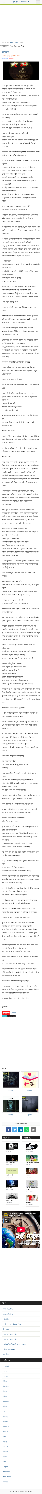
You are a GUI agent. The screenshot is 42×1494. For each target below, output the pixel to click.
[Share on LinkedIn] (21, 1130)
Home (11, 42)
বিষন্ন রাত (6, 1329)
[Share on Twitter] (15, 1130)
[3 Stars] (5, 46)
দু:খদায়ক (5, 1431)
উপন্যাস (5, 1391)
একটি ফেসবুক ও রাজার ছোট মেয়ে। (13, 1324)
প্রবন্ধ (5, 1441)
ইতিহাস (5, 1381)
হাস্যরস (5, 1482)
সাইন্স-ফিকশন (7, 1477)
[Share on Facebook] (9, 1130)
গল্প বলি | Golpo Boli (26, 1491)
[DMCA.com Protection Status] (9, 1018)
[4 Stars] (7, 46)
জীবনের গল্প (6, 1426)
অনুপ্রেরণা (6, 1366)
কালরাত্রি (6, 1319)
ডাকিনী (5, 52)
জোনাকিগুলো (6, 1354)
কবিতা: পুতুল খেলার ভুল (9, 1349)
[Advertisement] (21, 22)
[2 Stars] (3, 46)
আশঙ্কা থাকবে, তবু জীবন (10, 1334)
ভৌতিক (16, 42)
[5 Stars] (8, 46)
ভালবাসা (5, 1452)
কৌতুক (5, 1406)
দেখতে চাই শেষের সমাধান (10, 1314)
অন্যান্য (5, 1376)
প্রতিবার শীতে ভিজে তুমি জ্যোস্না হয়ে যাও (14, 1344)
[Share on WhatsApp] (27, 1130)
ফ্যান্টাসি (5, 1446)
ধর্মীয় (4, 1436)
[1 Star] (1, 46)
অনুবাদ (5, 1371)
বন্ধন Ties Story (8, 1309)
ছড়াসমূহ (5, 1416)
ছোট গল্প (5, 1421)
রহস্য (4, 1462)
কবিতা (5, 1396)
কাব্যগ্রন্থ (6, 1401)
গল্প (4, 1411)
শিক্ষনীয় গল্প (6, 1472)
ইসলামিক (6, 1386)
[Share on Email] (33, 1130)
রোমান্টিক (5, 1467)
